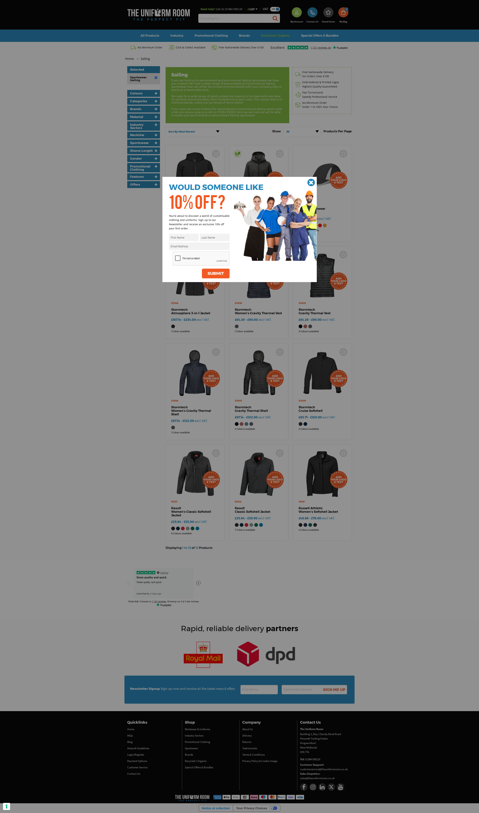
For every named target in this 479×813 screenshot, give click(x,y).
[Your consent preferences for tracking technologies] (6, 806)
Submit (216, 273)
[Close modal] (311, 182)
